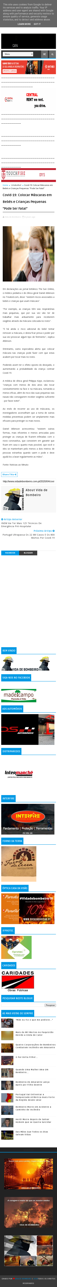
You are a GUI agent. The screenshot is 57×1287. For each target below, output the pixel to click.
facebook (10, 553)
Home (5, 185)
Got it (37, 24)
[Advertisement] (29, 128)
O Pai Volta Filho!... (27, 1057)
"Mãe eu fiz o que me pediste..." (34, 1020)
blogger (28, 553)
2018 (35, 1279)
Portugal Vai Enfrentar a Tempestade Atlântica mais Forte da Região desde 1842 (35, 1097)
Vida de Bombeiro (23, 1279)
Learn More (24, 24)
